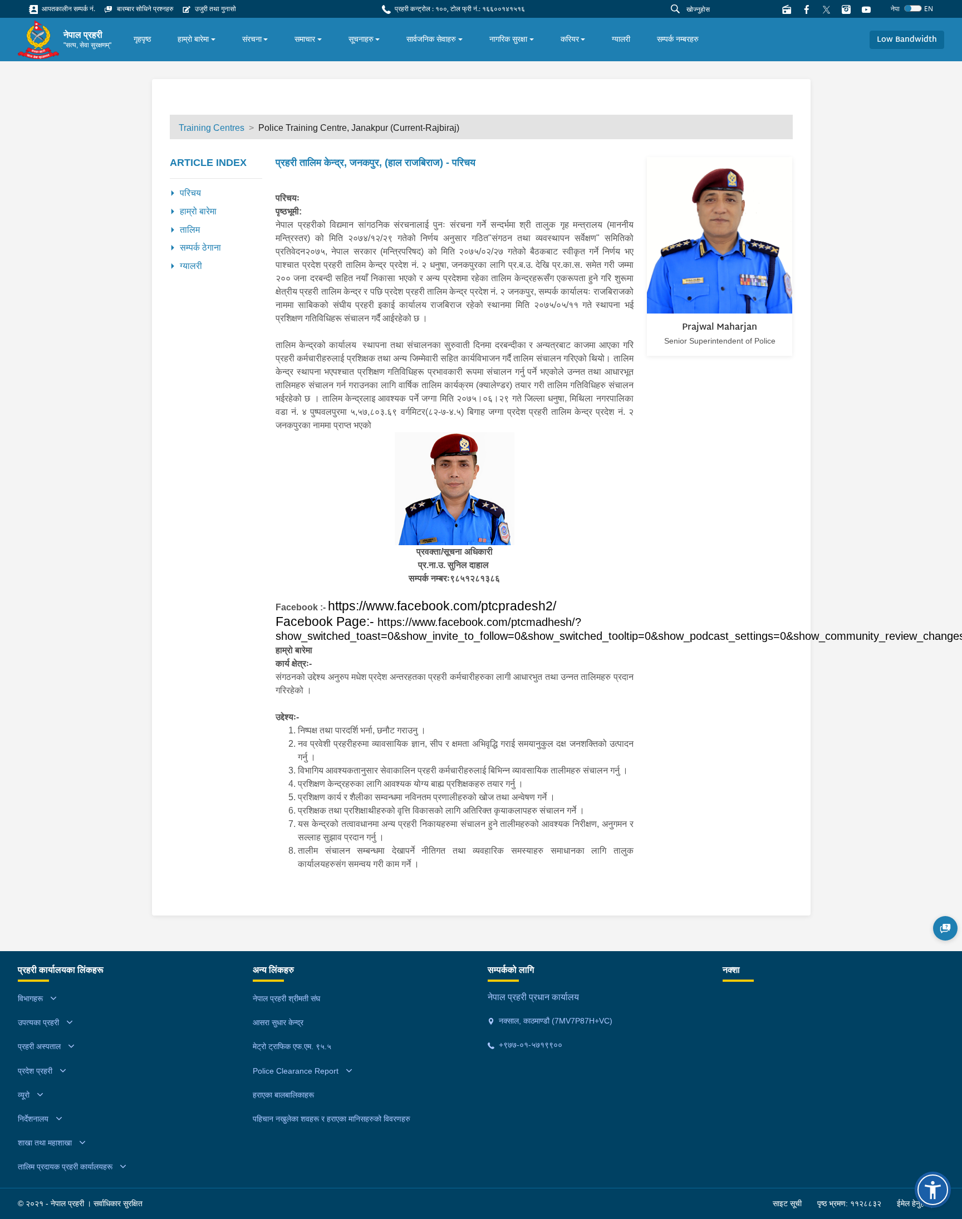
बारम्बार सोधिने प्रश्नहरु (144, 8)
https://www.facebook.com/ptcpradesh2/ (442, 606)
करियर (570, 39)
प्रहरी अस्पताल (39, 1046)
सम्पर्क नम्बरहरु (678, 39)
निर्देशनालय (33, 1118)
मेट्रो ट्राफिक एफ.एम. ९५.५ (292, 1046)
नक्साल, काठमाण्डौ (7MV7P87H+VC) (554, 1020)
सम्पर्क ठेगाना (200, 247)
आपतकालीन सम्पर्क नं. (67, 8)
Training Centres (211, 128)
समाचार (305, 39)
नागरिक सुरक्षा (508, 39)
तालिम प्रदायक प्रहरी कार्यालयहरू (65, 1166)
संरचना (252, 39)
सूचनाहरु (361, 39)
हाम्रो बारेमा (193, 39)
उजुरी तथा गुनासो (214, 8)
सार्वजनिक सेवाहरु (431, 39)
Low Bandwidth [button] (907, 40)
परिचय (190, 193)
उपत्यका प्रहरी (38, 1022)
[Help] (945, 928)
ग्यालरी (621, 39)
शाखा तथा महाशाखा (45, 1142)
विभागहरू (30, 998)
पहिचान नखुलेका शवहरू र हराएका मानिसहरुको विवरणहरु (331, 1118)
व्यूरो (24, 1094)
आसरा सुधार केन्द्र (278, 1022)
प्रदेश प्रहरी (35, 1070)
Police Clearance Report (295, 1070)
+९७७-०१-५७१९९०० (529, 1044)
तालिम (190, 229)
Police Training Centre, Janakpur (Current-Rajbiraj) (358, 128)
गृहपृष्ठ (142, 39)
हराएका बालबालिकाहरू (283, 1094)
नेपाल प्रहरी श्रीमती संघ (286, 998)
